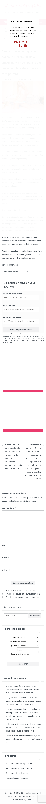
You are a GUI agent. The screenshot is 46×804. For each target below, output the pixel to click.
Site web (6, 570)
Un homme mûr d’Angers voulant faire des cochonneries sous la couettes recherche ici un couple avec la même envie (23, 727)
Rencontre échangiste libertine (19, 768)
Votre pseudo (9, 305)
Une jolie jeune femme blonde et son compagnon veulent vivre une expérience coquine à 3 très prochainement (23, 701)
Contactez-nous (13, 796)
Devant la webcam (20, 272)
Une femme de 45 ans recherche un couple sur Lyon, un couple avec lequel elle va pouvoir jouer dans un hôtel (22, 689)
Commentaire (9, 508)
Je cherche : (12, 641)
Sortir (23, 45)
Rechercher (23, 664)
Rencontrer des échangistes (18, 773)
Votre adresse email (12, 293)
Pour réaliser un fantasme (17, 778)
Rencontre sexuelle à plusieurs (19, 764)
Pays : (15, 650)
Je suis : (14, 637)
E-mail (5, 557)
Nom (4, 545)
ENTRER (20, 42)
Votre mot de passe (12, 317)
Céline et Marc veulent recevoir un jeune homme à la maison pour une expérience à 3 (24, 739)
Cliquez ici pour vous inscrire (21, 329)
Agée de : (13, 646)
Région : (14, 654)
